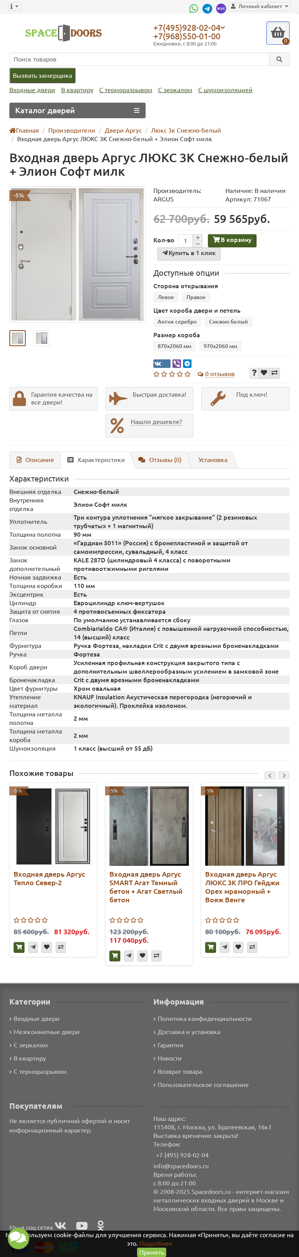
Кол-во (163, 239)
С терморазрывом (125, 89)
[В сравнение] (274, 373)
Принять (151, 1252)
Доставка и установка (189, 1031)
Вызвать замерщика (42, 75)
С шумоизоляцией (225, 89)
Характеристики (101, 459)
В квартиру (77, 89)
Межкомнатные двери (47, 1031)
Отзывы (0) (165, 459)
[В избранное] (264, 373)
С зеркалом (175, 89)
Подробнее (155, 1243)
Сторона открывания (185, 285)
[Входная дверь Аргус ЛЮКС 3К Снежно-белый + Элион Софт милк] (77, 254)
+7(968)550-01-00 (186, 36)
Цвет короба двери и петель (197, 310)
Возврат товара (180, 1071)
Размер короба (176, 334)
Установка (213, 459)
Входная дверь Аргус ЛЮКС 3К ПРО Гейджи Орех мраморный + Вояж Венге (242, 886)
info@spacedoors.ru (181, 1165)
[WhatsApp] (194, 9)
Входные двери (32, 89)
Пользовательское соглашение (203, 1084)
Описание (39, 459)
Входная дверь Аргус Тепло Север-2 (49, 878)
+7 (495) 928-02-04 (182, 1155)
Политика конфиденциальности (205, 1018)
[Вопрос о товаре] (254, 373)
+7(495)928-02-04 (186, 27)
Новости (170, 1058)
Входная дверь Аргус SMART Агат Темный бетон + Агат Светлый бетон (146, 886)
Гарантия (170, 1045)
